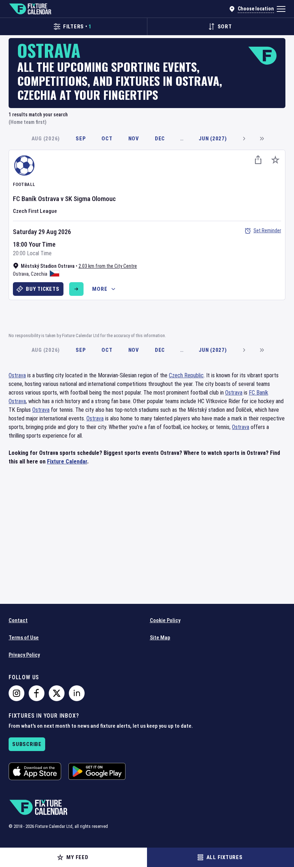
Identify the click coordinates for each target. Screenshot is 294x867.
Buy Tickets (42, 289)
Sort (225, 26)
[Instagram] (16, 693)
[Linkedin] (77, 693)
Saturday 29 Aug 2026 (42, 232)
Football (24, 184)
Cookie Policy (165, 620)
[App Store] (35, 771)
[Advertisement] (147, 315)
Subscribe (27, 744)
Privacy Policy (24, 655)
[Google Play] (96, 771)
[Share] (258, 160)
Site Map (160, 637)
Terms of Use (24, 637)
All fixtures (225, 857)
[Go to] (76, 289)
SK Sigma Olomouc (90, 199)
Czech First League (35, 211)
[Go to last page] (262, 138)
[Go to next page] (244, 138)
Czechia (39, 274)
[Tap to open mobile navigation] (281, 9)
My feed (77, 857)
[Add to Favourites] (275, 160)
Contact (18, 620)
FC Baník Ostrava (36, 199)
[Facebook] (36, 693)
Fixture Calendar (67, 461)
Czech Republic (186, 375)
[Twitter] (57, 693)
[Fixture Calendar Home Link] (30, 9)
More (99, 289)
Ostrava (21, 274)
